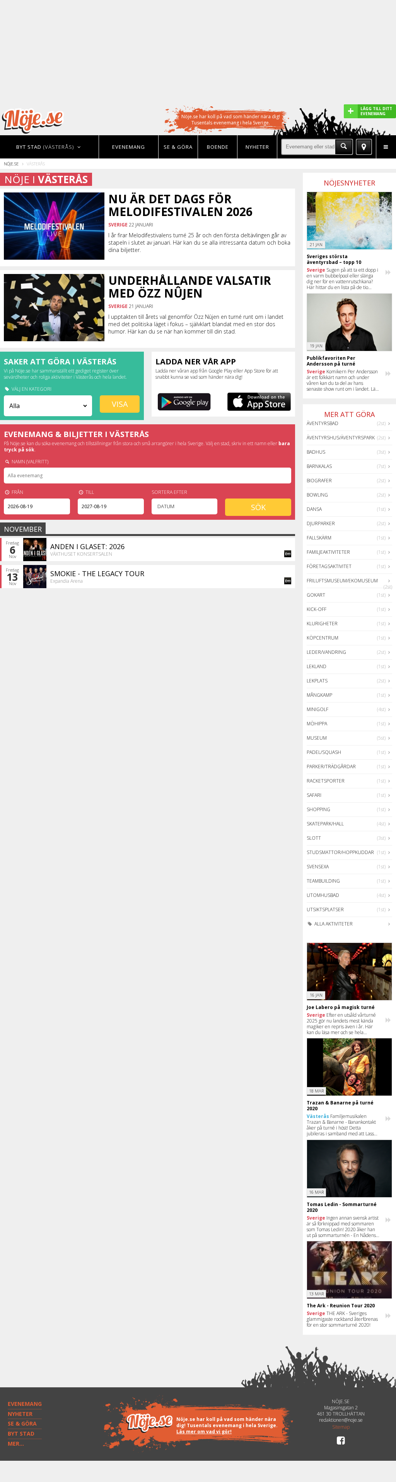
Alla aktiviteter (333, 924)
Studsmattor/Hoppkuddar (340, 852)
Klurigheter (322, 623)
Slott (314, 838)
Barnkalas (319, 466)
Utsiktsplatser (325, 909)
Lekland (316, 666)
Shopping (318, 809)
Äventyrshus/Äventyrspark (341, 437)
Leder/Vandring (326, 652)
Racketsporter (326, 781)
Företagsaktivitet (329, 566)
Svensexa (318, 866)
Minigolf (317, 709)
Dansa (314, 509)
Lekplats (317, 680)
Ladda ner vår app (195, 361)
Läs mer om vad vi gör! (204, 1431)
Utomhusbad (323, 895)
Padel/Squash (324, 752)
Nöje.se (11, 164)
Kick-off (316, 609)
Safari (314, 795)
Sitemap (341, 1427)
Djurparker (321, 523)
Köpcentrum (322, 638)
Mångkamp (319, 695)
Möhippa (317, 723)
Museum (317, 738)
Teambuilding (323, 881)
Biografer (319, 480)
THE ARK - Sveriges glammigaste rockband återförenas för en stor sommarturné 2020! (342, 1319)
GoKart (316, 595)
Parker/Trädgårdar (331, 766)
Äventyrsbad (322, 423)
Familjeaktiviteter (328, 552)
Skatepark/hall (325, 823)
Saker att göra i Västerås (60, 361)
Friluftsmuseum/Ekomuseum (342, 580)
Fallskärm (319, 537)
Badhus (316, 452)
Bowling (317, 495)
